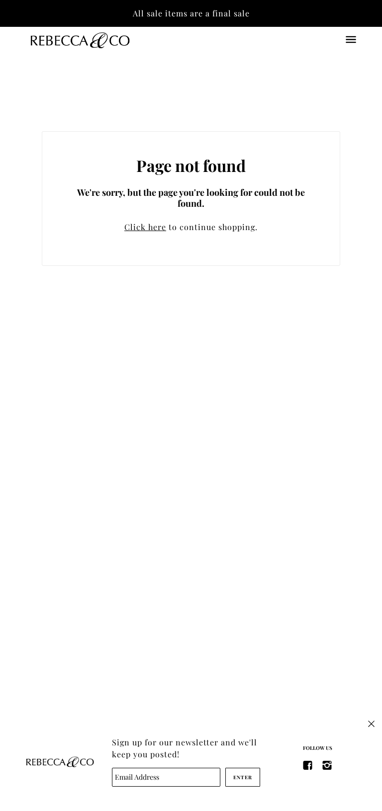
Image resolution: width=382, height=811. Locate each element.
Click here (145, 227)
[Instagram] (327, 764)
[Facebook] (307, 764)
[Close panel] (371, 723)
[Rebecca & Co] (79, 39)
